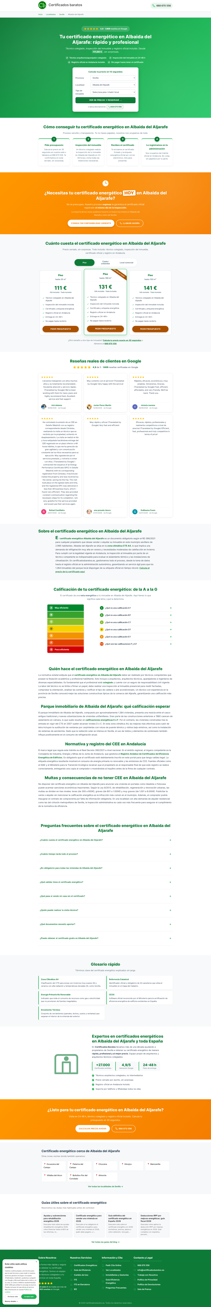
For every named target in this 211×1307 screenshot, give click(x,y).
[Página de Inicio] (42, 5)
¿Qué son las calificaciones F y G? (118, 644)
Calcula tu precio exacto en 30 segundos (122, 340)
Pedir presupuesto (60, 329)
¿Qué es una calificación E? (116, 637)
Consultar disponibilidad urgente (91, 223)
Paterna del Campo (76, 1166)
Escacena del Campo (51, 1166)
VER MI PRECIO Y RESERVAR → (105, 100)
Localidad (79, 85)
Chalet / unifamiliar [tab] (105, 262)
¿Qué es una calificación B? (116, 615)
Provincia (79, 78)
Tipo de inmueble (79, 92)
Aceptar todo (28, 1296)
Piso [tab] (84, 263)
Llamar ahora (131, 223)
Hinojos (126, 1164)
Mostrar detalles (10, 1301)
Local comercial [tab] (126, 263)
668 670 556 (163, 5)
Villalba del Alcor (53, 1175)
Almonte (100, 1175)
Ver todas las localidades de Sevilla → (105, 1186)
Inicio (40, 14)
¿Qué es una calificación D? (116, 629)
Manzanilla (153, 1164)
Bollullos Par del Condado (78, 1177)
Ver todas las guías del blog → (105, 1242)
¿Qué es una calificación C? (116, 622)
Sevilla (61, 14)
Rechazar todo (13, 1296)
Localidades (51, 14)
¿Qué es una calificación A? (116, 608)
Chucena (101, 1164)
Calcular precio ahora (92, 1128)
